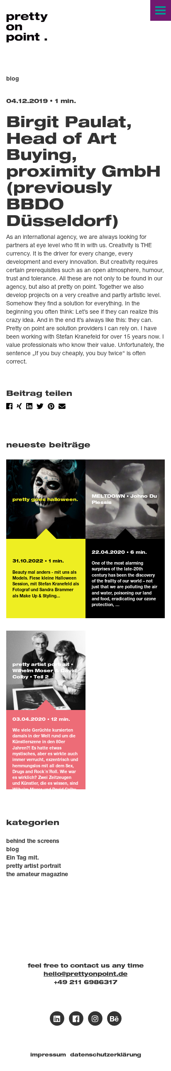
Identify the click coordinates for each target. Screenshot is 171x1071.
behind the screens (32, 840)
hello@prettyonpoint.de (85, 973)
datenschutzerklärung (105, 1054)
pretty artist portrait (33, 865)
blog (12, 848)
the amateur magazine (37, 873)
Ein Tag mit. (22, 857)
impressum (48, 1054)
